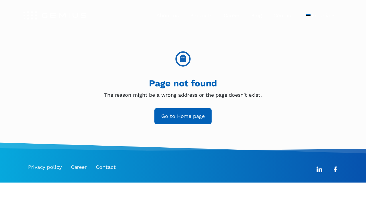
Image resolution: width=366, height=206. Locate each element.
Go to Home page (183, 116)
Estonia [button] (321, 15)
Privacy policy (45, 167)
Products (201, 15)
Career (231, 15)
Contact (283, 15)
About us (167, 15)
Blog (256, 15)
